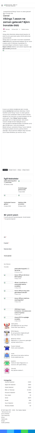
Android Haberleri (9, 382)
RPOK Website (15, 331)
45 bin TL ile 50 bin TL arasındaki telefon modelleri (21, 284)
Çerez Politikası (5, 413)
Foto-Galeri (8, 395)
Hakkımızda (4, 419)
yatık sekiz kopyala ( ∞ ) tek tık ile (10, 181)
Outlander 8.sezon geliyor (9, 203)
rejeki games (14, 323)
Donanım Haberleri (10, 392)
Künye (3, 417)
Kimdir (6, 400)
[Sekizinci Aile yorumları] (24, 195)
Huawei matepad (15, 346)
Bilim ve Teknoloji (9, 390)
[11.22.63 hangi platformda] (24, 181)
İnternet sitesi (7, 249)
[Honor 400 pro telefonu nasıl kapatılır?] (8, 298)
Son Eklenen (7, 264)
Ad (5, 237)
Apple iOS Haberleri (10, 384)
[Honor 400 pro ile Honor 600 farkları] (8, 275)
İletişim (3, 420)
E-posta (6, 243)
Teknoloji (7, 29)
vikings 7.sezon (25, 169)
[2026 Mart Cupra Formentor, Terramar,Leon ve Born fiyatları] (8, 309)
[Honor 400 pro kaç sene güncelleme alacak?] (8, 291)
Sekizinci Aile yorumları (22, 203)
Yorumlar (6, 267)
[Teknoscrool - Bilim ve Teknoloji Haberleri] (11, 5)
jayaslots (13, 361)
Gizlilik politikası (5, 422)
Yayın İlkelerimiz (5, 415)
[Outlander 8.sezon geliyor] (10, 195)
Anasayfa (5, 11)
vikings (19, 169)
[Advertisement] (17, 90)
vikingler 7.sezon (12, 169)
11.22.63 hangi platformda (22, 189)
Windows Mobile (9, 405)
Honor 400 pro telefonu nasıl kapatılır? (22, 299)
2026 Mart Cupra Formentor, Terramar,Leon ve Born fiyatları (23, 311)
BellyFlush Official (15, 338)
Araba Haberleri (9, 387)
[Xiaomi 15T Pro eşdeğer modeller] (8, 317)
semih (12, 353)
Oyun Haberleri (9, 403)
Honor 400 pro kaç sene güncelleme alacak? (22, 291)
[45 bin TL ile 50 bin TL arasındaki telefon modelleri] (8, 283)
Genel (10, 11)
